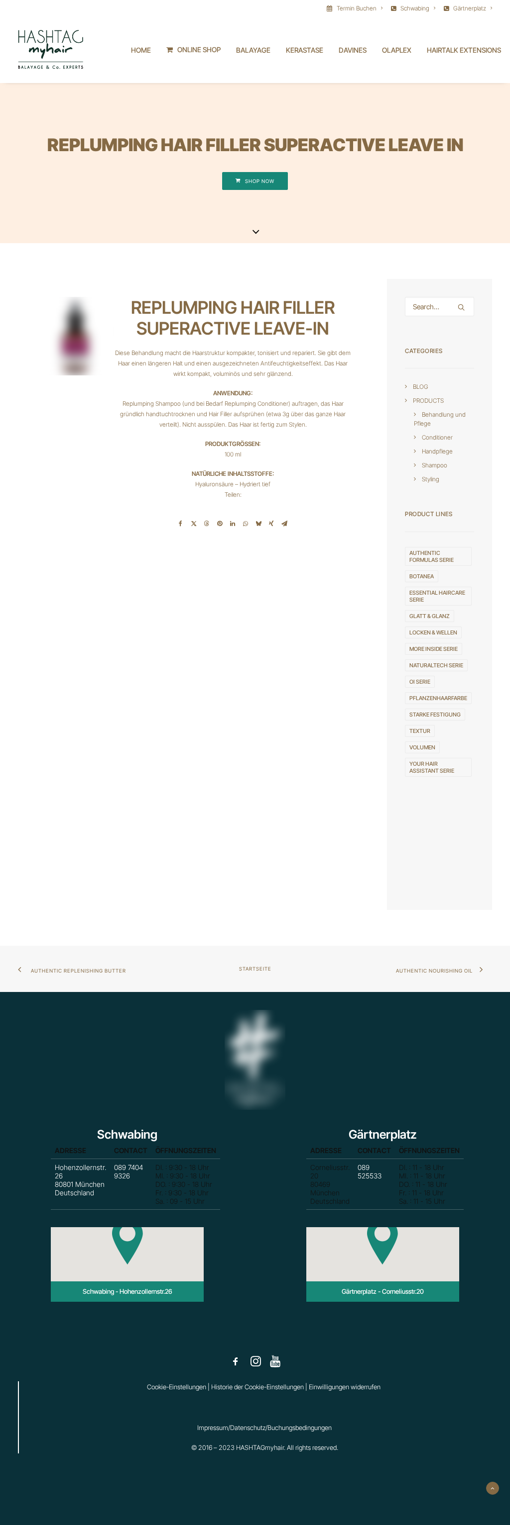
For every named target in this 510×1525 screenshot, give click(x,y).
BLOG (420, 386)
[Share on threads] (207, 524)
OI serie (419, 681)
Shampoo (434, 465)
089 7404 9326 (128, 1171)
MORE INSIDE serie (433, 648)
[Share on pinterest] (220, 524)
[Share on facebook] (181, 524)
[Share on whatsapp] (246, 524)
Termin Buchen (357, 8)
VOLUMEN (422, 747)
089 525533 (370, 1171)
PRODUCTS (428, 400)
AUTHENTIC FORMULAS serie (431, 556)
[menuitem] (356, 8)
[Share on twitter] (194, 524)
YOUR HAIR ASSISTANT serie (431, 767)
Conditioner (437, 437)
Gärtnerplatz (469, 8)
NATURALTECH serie (436, 665)
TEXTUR (419, 730)
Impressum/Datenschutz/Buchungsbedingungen (264, 1428)
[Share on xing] (271, 524)
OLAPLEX (396, 50)
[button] (461, 307)
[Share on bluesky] (258, 524)
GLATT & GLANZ (429, 616)
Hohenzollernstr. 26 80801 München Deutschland (80, 1180)
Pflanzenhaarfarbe (438, 698)
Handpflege (437, 451)
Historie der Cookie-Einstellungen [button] (257, 1387)
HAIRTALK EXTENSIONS (464, 50)
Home (141, 50)
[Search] (439, 306)
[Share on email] (284, 524)
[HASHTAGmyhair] (51, 50)
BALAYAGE (253, 50)
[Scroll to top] (492, 1487)
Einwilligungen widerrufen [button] (345, 1387)
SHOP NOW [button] (259, 181)
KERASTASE (304, 50)
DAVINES (353, 50)
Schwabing (414, 8)
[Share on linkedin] (233, 524)
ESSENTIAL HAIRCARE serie (437, 596)
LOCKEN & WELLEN (433, 632)
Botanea (421, 576)
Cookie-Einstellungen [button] (176, 1387)
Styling (430, 479)
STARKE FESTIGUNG (435, 714)
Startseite (255, 969)
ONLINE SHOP (199, 49)
